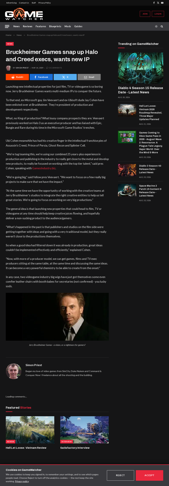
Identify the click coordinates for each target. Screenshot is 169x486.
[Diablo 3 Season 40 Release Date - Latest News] (127, 170)
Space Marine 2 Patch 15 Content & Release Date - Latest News (150, 191)
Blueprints (55, 26)
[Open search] (162, 26)
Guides (78, 26)
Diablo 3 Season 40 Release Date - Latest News (150, 169)
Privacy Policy (44, 2)
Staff (34, 2)
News (16, 26)
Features (41, 26)
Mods (68, 26)
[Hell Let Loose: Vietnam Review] (30, 429)
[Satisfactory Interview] (84, 429)
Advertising (11, 2)
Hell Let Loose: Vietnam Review (26, 447)
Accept (149, 475)
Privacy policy (22, 481)
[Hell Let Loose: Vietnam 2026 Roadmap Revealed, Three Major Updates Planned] (127, 110)
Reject (120, 475)
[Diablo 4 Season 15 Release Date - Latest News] (140, 68)
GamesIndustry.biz (43, 168)
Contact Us (24, 2)
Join (145, 14)
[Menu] (7, 26)
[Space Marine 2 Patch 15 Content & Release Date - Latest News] (127, 190)
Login (158, 14)
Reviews (28, 26)
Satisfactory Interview (75, 447)
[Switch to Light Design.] (156, 26)
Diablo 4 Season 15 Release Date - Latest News (140, 90)
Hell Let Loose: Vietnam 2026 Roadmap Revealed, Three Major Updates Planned (150, 112)
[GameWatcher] (24, 14)
